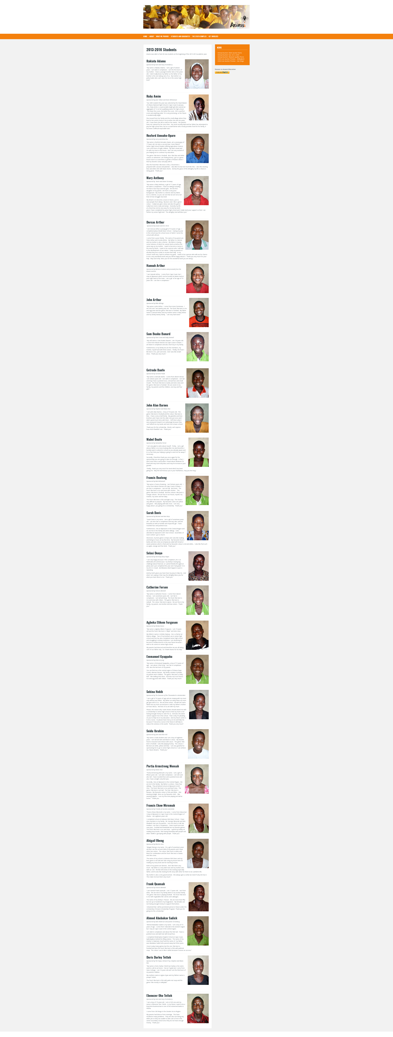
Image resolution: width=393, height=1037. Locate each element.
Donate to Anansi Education (225, 69)
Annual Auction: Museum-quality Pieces (231, 57)
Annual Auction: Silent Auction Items (230, 53)
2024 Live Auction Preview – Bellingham (231, 59)
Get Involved (213, 36)
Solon (173, 1034)
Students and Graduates (180, 36)
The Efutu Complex (199, 36)
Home (145, 36)
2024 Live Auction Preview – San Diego (231, 61)
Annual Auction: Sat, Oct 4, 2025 (228, 55)
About (151, 36)
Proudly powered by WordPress (153, 1034)
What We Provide (162, 36)
